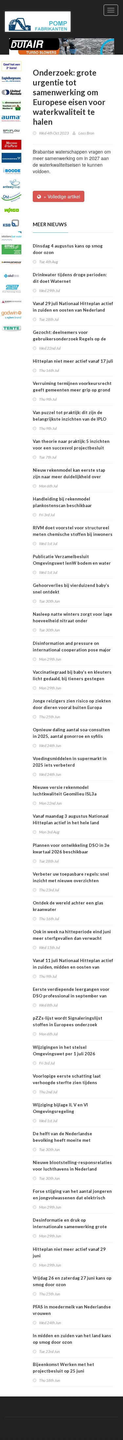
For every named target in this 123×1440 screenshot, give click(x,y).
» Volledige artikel (60, 196)
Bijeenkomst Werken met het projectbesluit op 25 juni (63, 1368)
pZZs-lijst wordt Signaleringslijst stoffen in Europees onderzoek (67, 1021)
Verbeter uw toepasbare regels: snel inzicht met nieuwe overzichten (71, 877)
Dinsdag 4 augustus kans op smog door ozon (68, 249)
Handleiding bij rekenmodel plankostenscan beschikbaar (62, 502)
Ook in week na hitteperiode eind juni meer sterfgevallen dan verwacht (72, 935)
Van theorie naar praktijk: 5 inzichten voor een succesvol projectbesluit (71, 444)
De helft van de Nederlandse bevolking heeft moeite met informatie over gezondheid (62, 1140)
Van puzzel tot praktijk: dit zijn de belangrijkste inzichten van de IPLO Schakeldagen (69, 419)
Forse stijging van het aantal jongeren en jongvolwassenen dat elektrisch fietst (72, 1198)
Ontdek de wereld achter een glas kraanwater (68, 906)
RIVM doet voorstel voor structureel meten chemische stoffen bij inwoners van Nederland (73, 534)
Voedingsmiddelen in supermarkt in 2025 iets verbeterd (70, 762)
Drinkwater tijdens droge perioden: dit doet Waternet (70, 278)
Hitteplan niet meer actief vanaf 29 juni (69, 1252)
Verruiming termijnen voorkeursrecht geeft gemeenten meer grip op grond (72, 386)
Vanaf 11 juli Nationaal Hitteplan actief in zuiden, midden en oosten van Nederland (73, 967)
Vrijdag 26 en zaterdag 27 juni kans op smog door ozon (72, 1281)
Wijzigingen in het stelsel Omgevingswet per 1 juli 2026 (64, 1050)
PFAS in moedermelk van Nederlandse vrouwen (72, 1310)
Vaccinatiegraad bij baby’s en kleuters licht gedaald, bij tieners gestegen (72, 675)
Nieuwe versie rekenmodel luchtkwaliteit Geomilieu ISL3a (64, 790)
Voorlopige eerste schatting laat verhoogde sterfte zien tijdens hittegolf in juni (67, 1082)
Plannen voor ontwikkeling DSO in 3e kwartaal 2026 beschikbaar (71, 848)
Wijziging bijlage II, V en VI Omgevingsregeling (60, 1108)
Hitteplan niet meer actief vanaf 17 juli (73, 361)
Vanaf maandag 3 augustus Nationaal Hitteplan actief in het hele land (71, 819)
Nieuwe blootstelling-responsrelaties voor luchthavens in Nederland (72, 1166)
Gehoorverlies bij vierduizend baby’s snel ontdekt (71, 588)
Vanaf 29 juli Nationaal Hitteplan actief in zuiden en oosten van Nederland (73, 307)
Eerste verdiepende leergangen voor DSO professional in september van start (71, 996)
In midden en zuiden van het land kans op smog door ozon (72, 1339)
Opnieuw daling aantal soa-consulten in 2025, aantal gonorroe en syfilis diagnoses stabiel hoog (71, 736)
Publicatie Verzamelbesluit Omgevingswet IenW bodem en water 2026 (72, 563)
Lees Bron (86, 133)
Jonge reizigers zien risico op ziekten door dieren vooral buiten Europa (72, 704)
